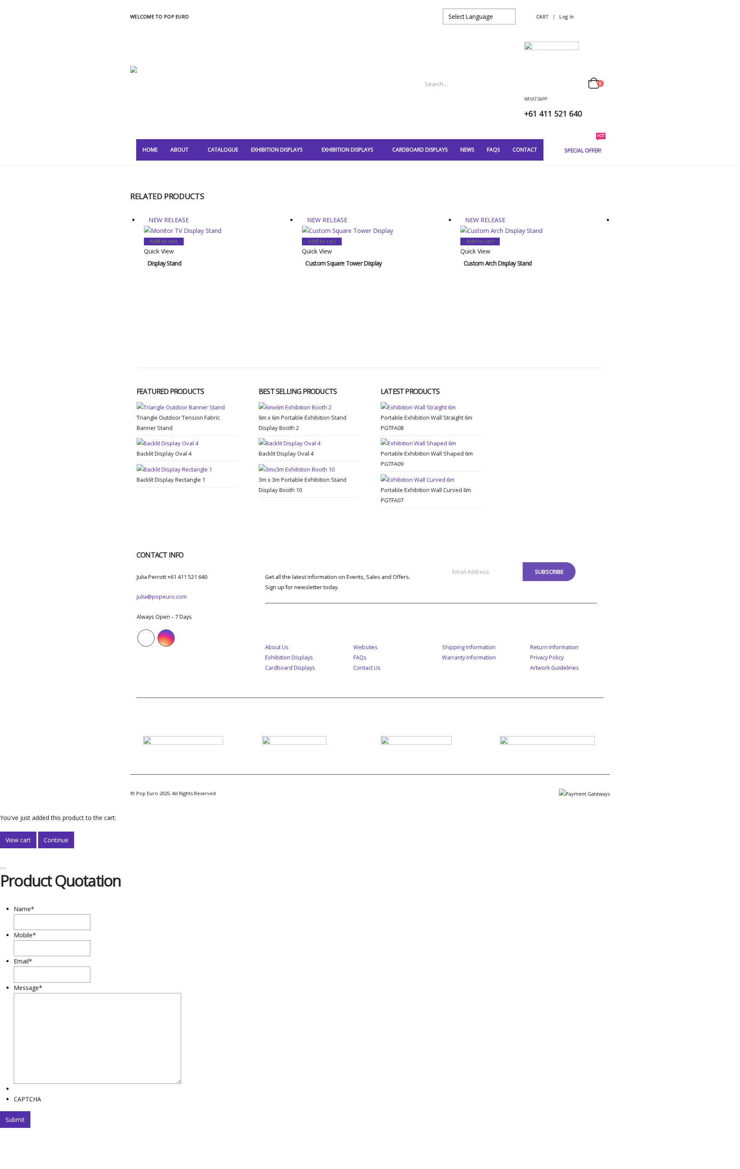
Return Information (554, 647)
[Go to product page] (187, 406)
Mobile (25, 935)
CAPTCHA (27, 1099)
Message (28, 988)
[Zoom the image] (183, 741)
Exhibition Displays (289, 657)
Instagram (166, 638)
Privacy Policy (547, 657)
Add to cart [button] (163, 241)
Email (23, 961)
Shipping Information (468, 647)
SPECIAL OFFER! (584, 146)
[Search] (510, 84)
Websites (365, 647)
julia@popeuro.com (162, 596)
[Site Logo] (183, 83)
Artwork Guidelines (554, 667)
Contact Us (367, 667)
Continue (56, 840)
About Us (277, 647)
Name (24, 909)
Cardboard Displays (290, 667)
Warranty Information (469, 657)
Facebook (146, 638)
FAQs (360, 657)
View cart (18, 840)
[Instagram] (601, 16)
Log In (566, 16)
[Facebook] (585, 16)
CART (542, 16)
